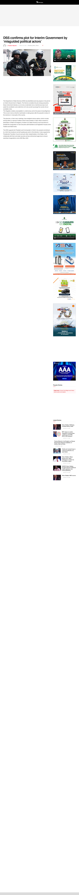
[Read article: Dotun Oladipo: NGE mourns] (57, 477)
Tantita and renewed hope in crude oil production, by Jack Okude (69, 450)
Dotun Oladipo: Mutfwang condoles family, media (68, 425)
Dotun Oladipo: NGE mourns (69, 475)
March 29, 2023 (23, 45)
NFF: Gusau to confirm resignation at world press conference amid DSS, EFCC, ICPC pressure (68, 434)
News (37, 45)
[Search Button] (75, 2)
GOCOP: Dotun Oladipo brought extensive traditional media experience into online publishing (69, 468)
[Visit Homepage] (39, 2)
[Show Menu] (4, 2)
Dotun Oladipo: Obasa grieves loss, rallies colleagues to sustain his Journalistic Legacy (68, 459)
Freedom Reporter (12, 45)
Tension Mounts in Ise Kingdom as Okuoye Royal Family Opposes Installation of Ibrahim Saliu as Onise (64, 442)
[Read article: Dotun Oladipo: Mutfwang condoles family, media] (57, 427)
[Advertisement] (39, 15)
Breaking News (31, 45)
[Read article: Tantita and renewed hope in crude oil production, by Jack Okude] (57, 451)
